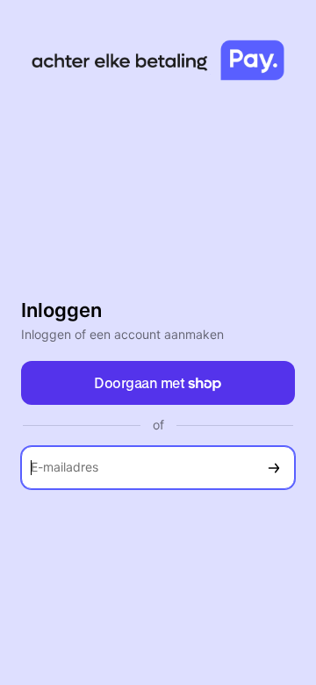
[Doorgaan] (274, 467)
